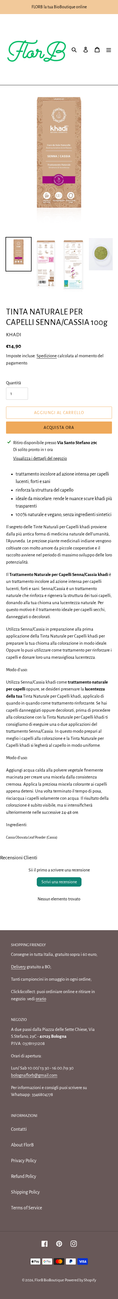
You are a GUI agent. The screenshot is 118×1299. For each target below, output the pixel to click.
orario (41, 998)
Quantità (13, 383)
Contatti (19, 1129)
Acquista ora (59, 427)
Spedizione (46, 355)
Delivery (18, 966)
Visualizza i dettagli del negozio (40, 458)
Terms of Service (26, 1207)
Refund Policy (23, 1176)
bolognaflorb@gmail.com (34, 1075)
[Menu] (108, 49)
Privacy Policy (23, 1160)
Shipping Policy (25, 1192)
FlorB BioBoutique (49, 1280)
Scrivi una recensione (59, 882)
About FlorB (22, 1145)
